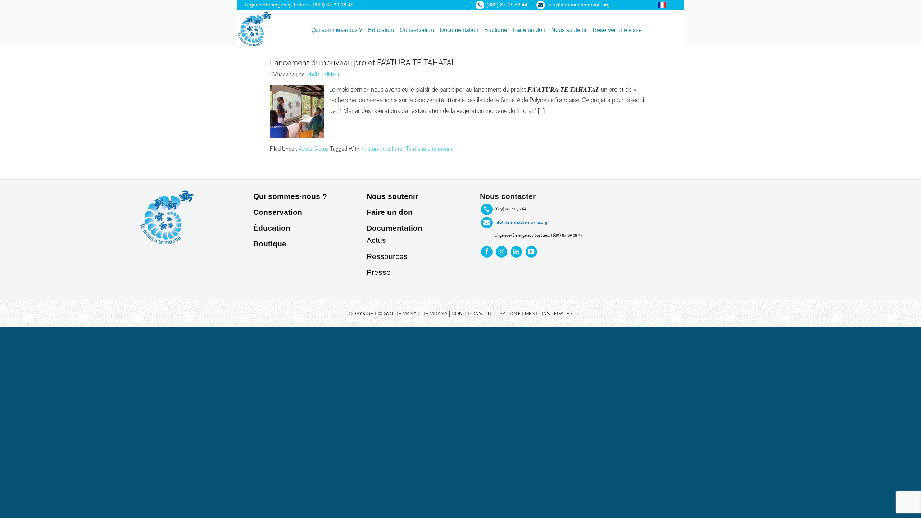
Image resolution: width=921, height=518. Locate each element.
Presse (379, 272)
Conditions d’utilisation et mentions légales (512, 313)
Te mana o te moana (430, 149)
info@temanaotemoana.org (520, 222)
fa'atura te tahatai (382, 149)
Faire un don (390, 212)
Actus (305, 149)
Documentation (394, 228)
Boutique (269, 244)
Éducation (271, 228)
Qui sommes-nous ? (290, 196)
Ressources (387, 256)
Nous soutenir (392, 196)
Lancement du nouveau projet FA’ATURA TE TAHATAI (361, 62)
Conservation (277, 212)
